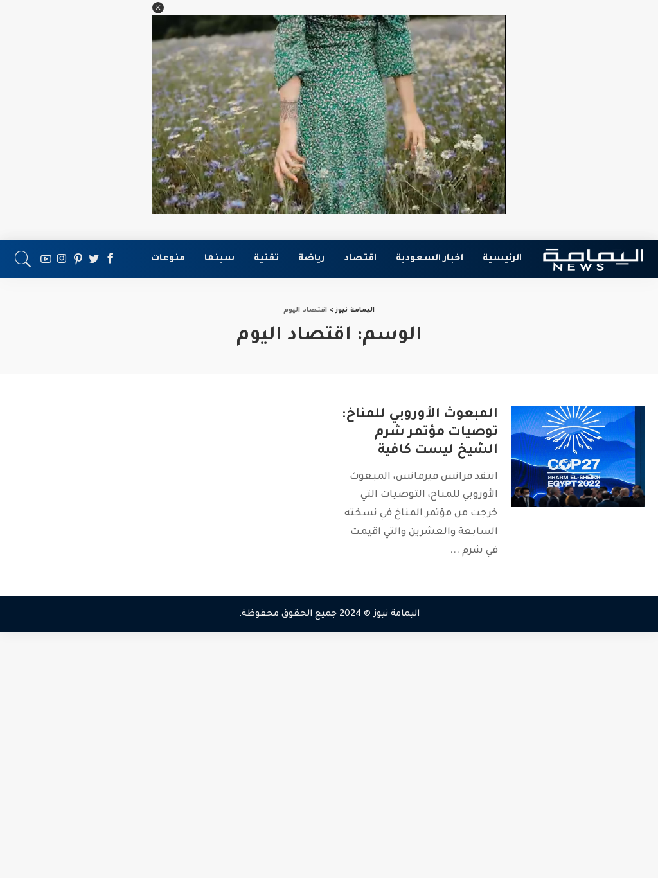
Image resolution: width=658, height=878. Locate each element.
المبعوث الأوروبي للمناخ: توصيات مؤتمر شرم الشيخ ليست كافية (420, 433)
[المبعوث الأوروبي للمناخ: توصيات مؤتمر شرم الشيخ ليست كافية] (578, 456)
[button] (158, 7)
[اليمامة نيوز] (593, 259)
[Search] (23, 259)
